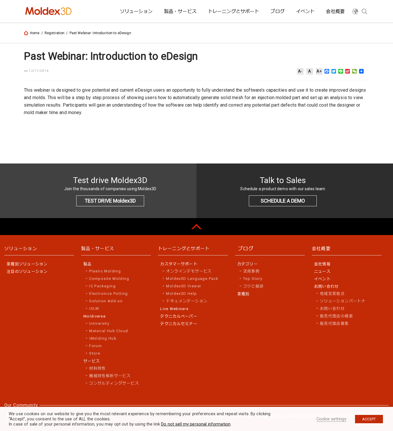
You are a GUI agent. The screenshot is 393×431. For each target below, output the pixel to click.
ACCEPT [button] (369, 419)
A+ (319, 71)
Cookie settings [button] (331, 419)
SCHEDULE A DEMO (283, 201)
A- (300, 71)
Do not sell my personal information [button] (195, 424)
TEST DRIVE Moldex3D (110, 201)
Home (35, 33)
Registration (55, 33)
